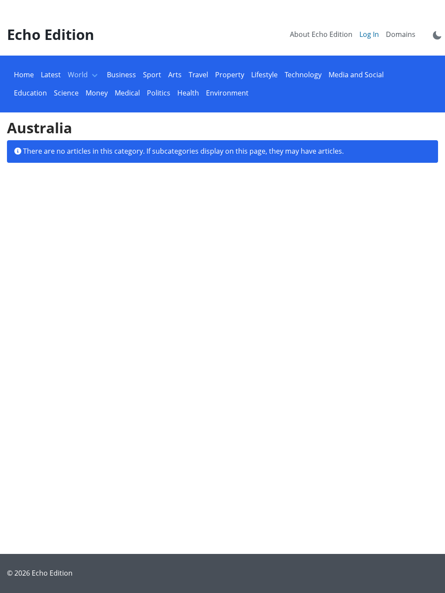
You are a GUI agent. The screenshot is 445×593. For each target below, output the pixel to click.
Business (121, 74)
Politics (158, 93)
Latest (51, 74)
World (78, 74)
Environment (227, 93)
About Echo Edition (321, 34)
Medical (127, 93)
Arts (175, 74)
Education (30, 93)
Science (66, 93)
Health (188, 93)
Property (229, 74)
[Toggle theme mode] (437, 35)
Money (97, 93)
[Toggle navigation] (95, 75)
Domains (400, 34)
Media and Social (356, 74)
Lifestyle (264, 74)
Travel (198, 74)
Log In (369, 34)
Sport (152, 74)
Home (24, 74)
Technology (303, 74)
